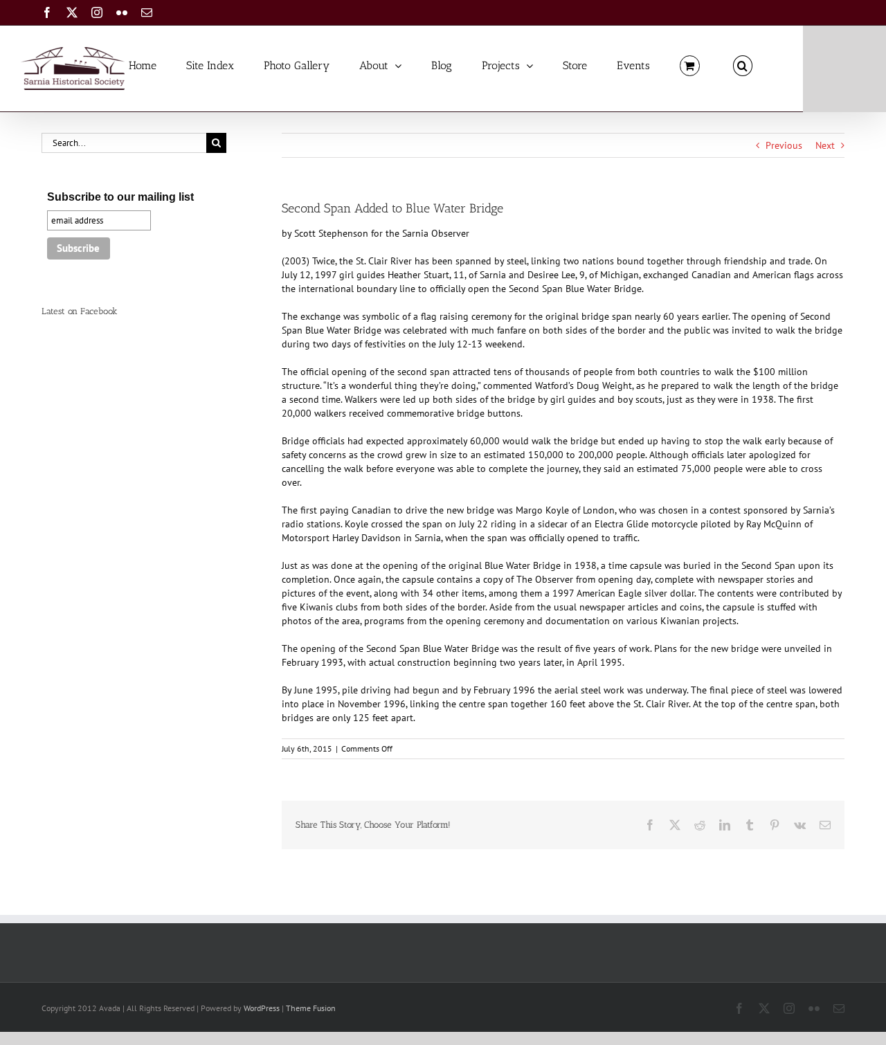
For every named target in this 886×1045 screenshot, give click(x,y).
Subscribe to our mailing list (120, 197)
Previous (784, 145)
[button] (742, 65)
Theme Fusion (311, 1008)
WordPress (262, 1008)
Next (825, 145)
